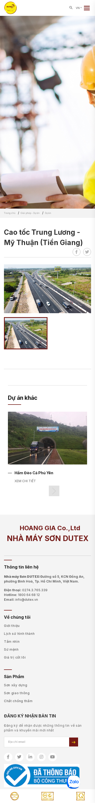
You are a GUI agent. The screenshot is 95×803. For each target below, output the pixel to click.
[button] (54, 491)
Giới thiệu (12, 626)
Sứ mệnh (11, 649)
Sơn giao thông (17, 693)
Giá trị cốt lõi (15, 657)
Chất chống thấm (18, 701)
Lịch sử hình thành (19, 634)
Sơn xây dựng (15, 685)
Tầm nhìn (12, 642)
